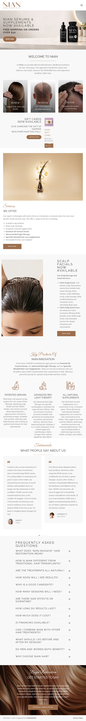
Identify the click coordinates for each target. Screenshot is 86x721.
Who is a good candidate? (34, 584)
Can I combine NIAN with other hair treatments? (38, 631)
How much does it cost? (33, 615)
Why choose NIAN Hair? (32, 656)
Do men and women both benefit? (40, 649)
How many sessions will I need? (39, 591)
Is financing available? (33, 622)
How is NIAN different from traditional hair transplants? (38, 562)
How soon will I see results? (37, 577)
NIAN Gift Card (47, 132)
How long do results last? (36, 608)
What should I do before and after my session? (37, 640)
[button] (39, 535)
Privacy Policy (78, 718)
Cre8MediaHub (30, 718)
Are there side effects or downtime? (34, 600)
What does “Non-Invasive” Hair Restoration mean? (38, 552)
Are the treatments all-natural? (40, 570)
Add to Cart (50, 145)
